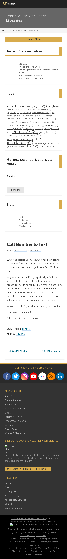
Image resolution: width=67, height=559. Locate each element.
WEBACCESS (46, 146)
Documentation (14, 31)
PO (9, 133)
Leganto (37, 122)
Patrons (48, 129)
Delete (19, 116)
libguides (48, 122)
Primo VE (26, 131)
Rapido (50, 132)
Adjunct (39, 106)
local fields (39, 126)
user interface (24, 140)
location (51, 125)
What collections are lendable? (31, 76)
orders (39, 128)
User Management (44, 143)
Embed (49, 116)
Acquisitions (15, 106)
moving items (16, 128)
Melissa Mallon (35, 250)
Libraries (11, 126)
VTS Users (23, 64)
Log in (21, 217)
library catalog (25, 125)
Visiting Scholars (17, 147)
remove (21, 136)
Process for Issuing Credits (30, 67)
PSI (42, 133)
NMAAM (29, 129)
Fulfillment (41, 118)
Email (11, 176)
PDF (56, 129)
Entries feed (23, 220)
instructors (12, 122)
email (40, 115)
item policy (25, 122)
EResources (15, 118)
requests (32, 135)
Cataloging (16, 112)
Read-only (12, 136)
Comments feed (25, 223)
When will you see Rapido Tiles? (31, 79)
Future (52, 119)
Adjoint (29, 107)
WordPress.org (25, 226)
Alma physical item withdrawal (38, 110)
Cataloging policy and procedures (37, 113)
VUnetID (32, 146)
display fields (29, 116)
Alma (50, 106)
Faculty (28, 119)
